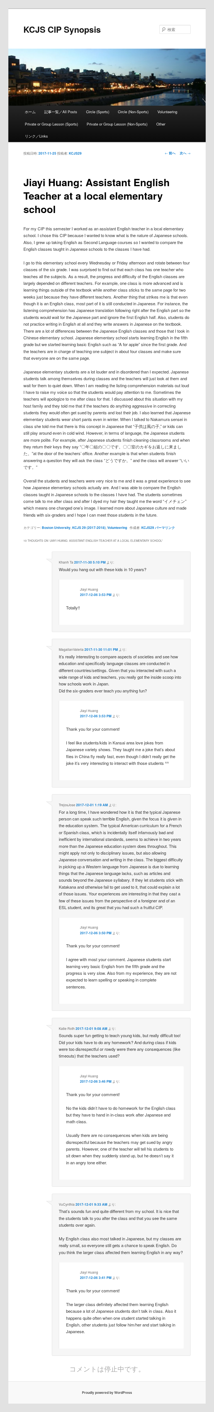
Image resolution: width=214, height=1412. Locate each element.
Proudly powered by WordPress (107, 1392)
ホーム (30, 111)
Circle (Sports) (97, 111)
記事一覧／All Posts (60, 111)
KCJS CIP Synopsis (62, 29)
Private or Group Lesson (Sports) (51, 124)
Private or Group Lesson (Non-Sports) (117, 124)
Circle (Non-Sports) (133, 111)
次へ (185, 152)
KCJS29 (75, 153)
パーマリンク (165, 527)
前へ (170, 152)
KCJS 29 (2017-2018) (89, 527)
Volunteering (167, 111)
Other (160, 124)
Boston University (56, 527)
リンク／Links (36, 136)
